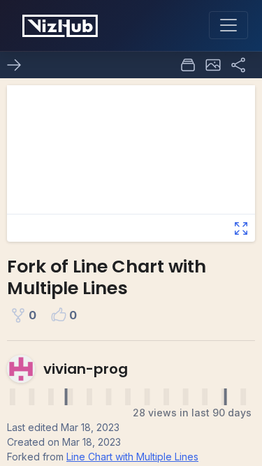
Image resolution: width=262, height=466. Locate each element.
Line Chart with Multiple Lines (132, 457)
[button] (213, 65)
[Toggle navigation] (228, 25)
